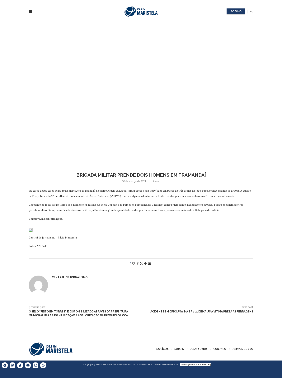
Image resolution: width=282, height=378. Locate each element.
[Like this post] (133, 263)
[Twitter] (12, 365)
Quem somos (199, 349)
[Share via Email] (149, 263)
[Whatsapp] (43, 365)
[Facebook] (5, 365)
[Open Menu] (30, 11)
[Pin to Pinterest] (145, 263)
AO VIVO (236, 11)
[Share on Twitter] (141, 263)
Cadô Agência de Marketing (195, 364)
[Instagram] (35, 365)
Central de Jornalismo (69, 277)
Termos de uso (242, 349)
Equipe (179, 349)
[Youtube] (28, 365)
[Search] (251, 11)
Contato (219, 349)
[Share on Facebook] (138, 263)
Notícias (162, 349)
